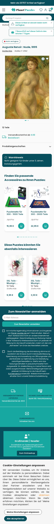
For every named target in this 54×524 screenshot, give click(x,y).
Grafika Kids (7, 51)
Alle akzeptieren (15, 518)
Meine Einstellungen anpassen (23, 512)
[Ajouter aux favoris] (47, 58)
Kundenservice (14, 373)
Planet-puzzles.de (18, 333)
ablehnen (44, 495)
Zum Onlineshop (27, 453)
